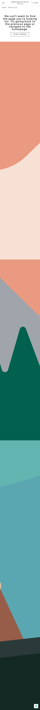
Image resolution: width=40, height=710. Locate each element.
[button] (3, 2)
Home (4, 7)
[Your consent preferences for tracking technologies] (36, 706)
